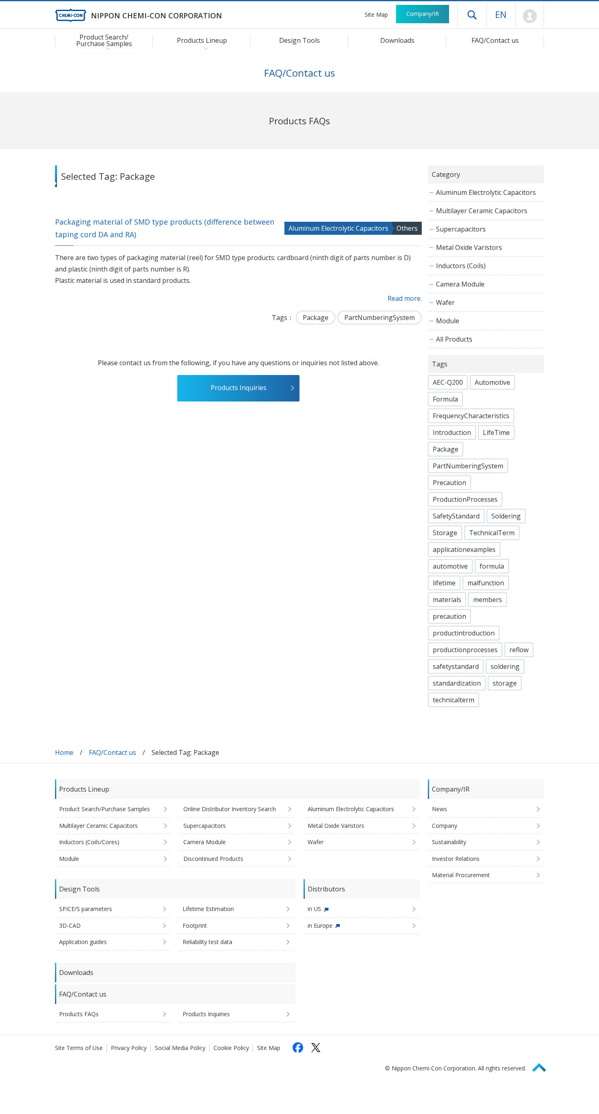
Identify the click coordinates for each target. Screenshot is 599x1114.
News (439, 809)
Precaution (449, 482)
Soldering (506, 516)
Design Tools (299, 40)
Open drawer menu (472, 14)
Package (315, 317)
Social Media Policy (180, 1048)
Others (407, 228)
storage (505, 683)
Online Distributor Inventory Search (229, 809)
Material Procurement (461, 875)
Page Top (543, 1066)
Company (444, 825)
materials (447, 599)
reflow (519, 649)
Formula (445, 399)
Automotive (492, 382)
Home (64, 752)
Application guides (83, 942)
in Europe (320, 925)
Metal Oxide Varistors (469, 247)
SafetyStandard (456, 516)
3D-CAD (70, 925)
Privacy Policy (129, 1048)
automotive (450, 566)
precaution (449, 616)
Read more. (405, 298)
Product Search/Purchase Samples (104, 809)
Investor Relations (456, 859)
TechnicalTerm (492, 532)
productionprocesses (465, 649)
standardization (457, 683)
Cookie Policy (231, 1048)
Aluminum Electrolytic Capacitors (338, 228)
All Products (454, 339)
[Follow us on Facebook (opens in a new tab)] (298, 1047)
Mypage (529, 16)
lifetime (444, 582)
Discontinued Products (213, 859)
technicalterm (453, 699)
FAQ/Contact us (495, 40)
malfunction (485, 582)
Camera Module (460, 284)
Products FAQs (79, 1014)
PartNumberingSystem (379, 317)
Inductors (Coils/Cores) (89, 842)
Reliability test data (207, 942)
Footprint (195, 925)
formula (492, 566)
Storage (445, 532)
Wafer (445, 302)
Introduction (452, 432)
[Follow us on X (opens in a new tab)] (315, 1047)
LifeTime (496, 432)
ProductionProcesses (465, 499)
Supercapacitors (461, 229)
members (487, 599)
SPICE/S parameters (85, 909)
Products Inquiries (238, 387)
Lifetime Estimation (208, 909)
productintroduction (464, 633)
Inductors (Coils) (461, 265)
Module (447, 320)
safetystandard (456, 666)
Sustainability (449, 842)
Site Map (376, 14)
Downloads (397, 40)
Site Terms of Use (79, 1048)
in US (314, 909)
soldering (505, 666)
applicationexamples (464, 549)
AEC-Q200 (448, 382)
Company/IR (422, 14)
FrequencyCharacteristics (471, 415)
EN (501, 14)
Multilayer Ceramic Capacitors (481, 210)
